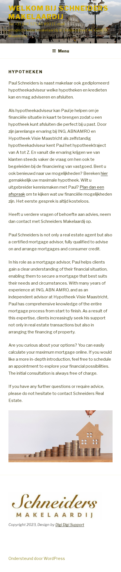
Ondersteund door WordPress (36, 558)
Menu (63, 51)
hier (104, 173)
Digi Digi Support (69, 524)
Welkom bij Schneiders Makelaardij (58, 12)
